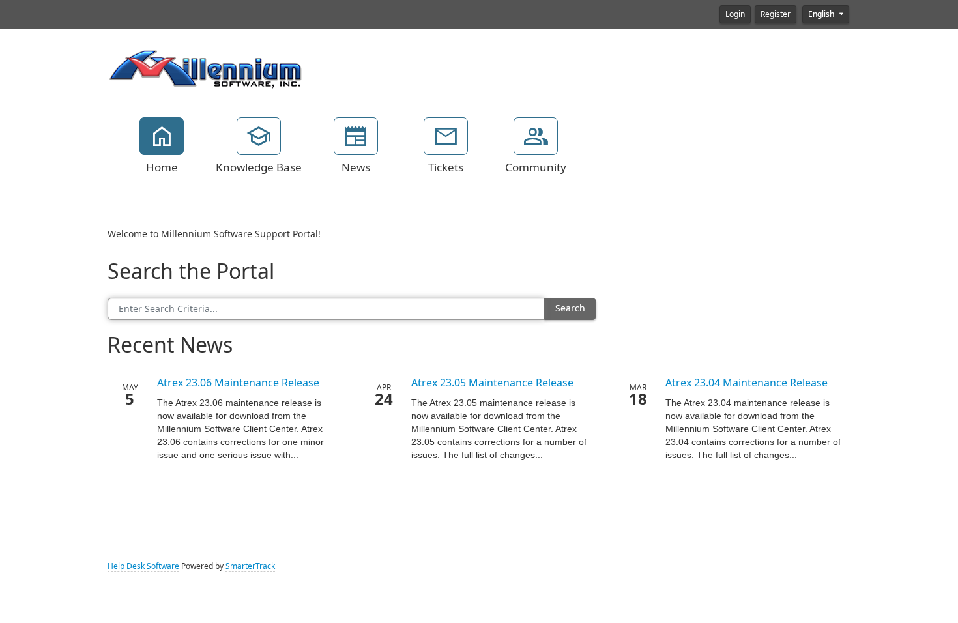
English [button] (822, 14)
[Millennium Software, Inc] (205, 68)
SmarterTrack (250, 566)
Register (776, 14)
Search (570, 308)
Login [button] (735, 14)
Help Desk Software (143, 566)
